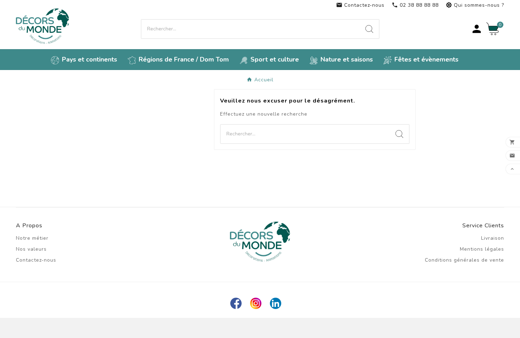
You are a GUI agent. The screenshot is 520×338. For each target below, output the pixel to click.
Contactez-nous (360, 5)
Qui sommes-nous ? (475, 5)
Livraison (492, 238)
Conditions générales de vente (464, 260)
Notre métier (32, 238)
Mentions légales (482, 249)
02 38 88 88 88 (415, 5)
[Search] (369, 29)
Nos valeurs (31, 249)
